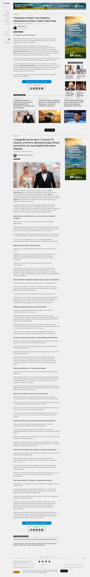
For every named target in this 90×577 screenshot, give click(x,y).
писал (26, 74)
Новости (7, 10)
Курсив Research (5, 20)
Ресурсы (7, 17)
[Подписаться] (64, 558)
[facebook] (39, 561)
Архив (42, 567)
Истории (7, 12)
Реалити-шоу (17, 159)
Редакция (7, 31)
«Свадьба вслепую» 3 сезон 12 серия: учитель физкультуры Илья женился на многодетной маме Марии (23, 104)
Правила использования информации (72, 564)
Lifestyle (7, 22)
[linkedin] (49, 561)
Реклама (7, 33)
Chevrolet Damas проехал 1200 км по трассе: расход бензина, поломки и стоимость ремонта (49, 103)
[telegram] (46, 561)
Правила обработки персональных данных (73, 567)
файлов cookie (42, 572)
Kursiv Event (6, 24)
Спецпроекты (6, 35)
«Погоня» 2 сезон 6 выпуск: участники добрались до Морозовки (35, 539)
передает (16, 42)
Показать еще (49, 130)
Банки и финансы (5, 15)
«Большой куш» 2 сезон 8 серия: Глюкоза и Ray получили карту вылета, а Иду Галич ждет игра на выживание (34, 544)
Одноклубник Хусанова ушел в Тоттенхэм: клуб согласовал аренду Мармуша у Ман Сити (74, 103)
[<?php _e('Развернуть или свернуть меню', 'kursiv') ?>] (9, 39)
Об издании (43, 564)
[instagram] (43, 561)
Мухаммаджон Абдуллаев (25, 155)
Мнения (7, 19)
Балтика (16, 31)
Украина (21, 31)
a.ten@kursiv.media (22, 28)
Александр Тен (22, 26)
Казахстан (7, 41)
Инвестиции (6, 14)
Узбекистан (6, 42)
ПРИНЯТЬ (64, 571)
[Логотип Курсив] (6, 3)
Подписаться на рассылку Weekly (46, 556)
